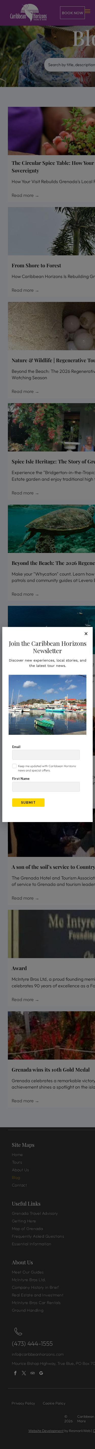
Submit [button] (28, 802)
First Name (21, 779)
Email (16, 747)
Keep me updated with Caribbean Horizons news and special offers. (47, 768)
